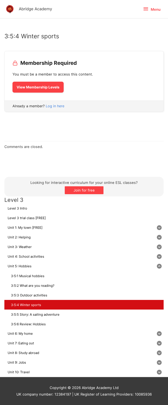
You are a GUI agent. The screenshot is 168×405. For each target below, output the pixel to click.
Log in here (55, 106)
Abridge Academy (35, 8)
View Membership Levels (38, 87)
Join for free (84, 190)
